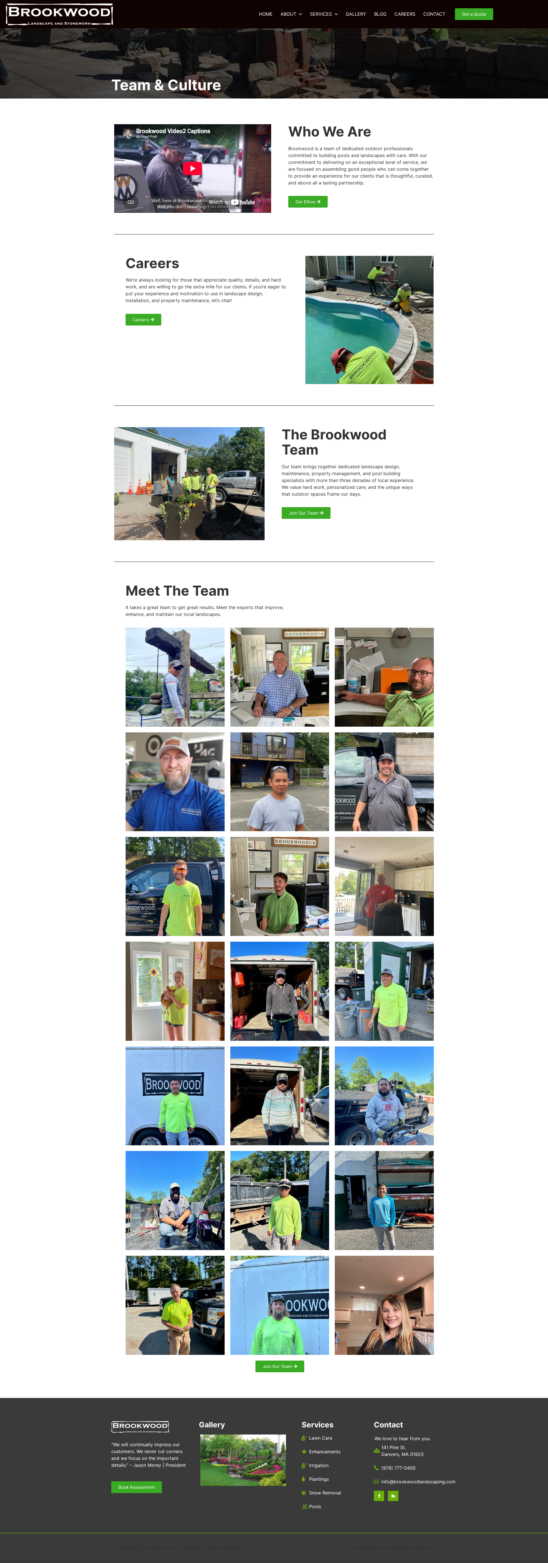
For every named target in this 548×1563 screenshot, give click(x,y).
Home (266, 14)
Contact (434, 14)
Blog (380, 14)
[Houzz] (393, 1496)
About (288, 14)
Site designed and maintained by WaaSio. (392, 1548)
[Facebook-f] (379, 1496)
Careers (404, 14)
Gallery (356, 14)
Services (321, 14)
